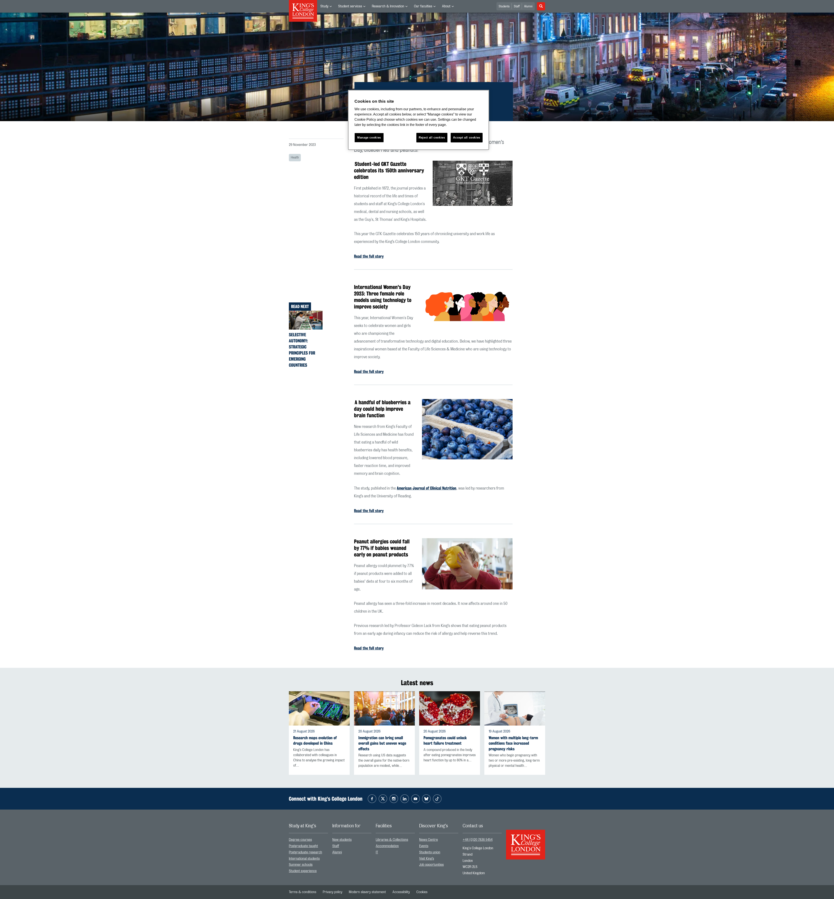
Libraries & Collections (392, 839)
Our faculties (423, 6)
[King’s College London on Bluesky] (426, 798)
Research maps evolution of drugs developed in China (315, 740)
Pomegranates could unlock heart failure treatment (445, 740)
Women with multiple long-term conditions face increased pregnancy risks (513, 743)
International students (304, 858)
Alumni (528, 6)
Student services (350, 6)
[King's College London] (525, 841)
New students (342, 839)
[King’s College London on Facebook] (372, 798)
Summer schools (301, 864)
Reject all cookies (432, 137)
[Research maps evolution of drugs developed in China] (319, 708)
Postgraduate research (305, 852)
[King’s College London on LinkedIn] (404, 798)
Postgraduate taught (303, 846)
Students (504, 6)
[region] (418, 120)
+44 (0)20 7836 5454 (478, 839)
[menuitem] (326, 6)
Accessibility (401, 892)
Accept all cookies (466, 137)
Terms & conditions (302, 892)
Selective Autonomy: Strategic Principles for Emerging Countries (302, 350)
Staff (517, 6)
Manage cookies (369, 137)
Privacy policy (332, 892)
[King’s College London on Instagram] (393, 798)
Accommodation (387, 846)
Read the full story (369, 256)
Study (324, 6)
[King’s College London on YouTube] (415, 798)
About (446, 6)
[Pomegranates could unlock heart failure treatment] (449, 708)
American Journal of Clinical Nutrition (426, 488)
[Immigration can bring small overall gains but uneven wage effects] (384, 708)
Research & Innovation (388, 6)
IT (377, 852)
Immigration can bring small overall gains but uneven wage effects (382, 743)
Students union (429, 852)
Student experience (303, 871)
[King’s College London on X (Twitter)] (383, 798)
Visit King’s (426, 858)
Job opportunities (431, 864)
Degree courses (300, 839)
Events (423, 846)
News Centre (428, 839)
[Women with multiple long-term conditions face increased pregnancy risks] (514, 708)
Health (295, 157)
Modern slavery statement (367, 892)
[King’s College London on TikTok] (437, 798)
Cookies (421, 892)
